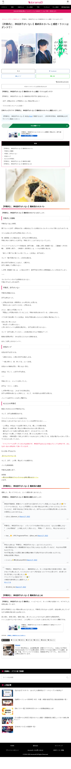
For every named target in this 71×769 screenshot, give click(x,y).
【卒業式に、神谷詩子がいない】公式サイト (16, 635)
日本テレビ (6, 640)
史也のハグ (7, 156)
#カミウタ (7, 582)
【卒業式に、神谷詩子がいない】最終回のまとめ (17, 164)
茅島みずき (52, 640)
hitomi (17, 645)
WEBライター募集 (58, 750)
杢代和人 (37, 640)
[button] (67, 677)
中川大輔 (15, 640)
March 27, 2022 (25, 516)
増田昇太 (22, 640)
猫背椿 (44, 640)
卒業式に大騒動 (8, 151)
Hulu (30, 116)
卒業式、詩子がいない (10, 153)
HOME (12, 745)
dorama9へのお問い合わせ (35, 750)
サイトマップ (59, 745)
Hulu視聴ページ (35, 125)
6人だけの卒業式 (9, 158)
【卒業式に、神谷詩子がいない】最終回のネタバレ (18, 148)
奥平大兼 (30, 640)
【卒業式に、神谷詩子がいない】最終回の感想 (16, 161)
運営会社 (35, 745)
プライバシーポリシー (12, 750)
